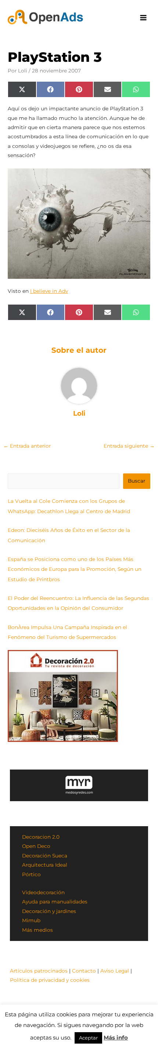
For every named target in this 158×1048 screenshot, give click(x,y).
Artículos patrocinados (39, 971)
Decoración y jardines (49, 911)
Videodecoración (43, 892)
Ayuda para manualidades (54, 902)
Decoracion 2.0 (41, 837)
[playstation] (79, 223)
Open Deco (36, 846)
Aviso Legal (114, 971)
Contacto (84, 971)
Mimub (31, 920)
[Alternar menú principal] (143, 17)
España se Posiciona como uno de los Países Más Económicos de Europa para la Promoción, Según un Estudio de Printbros (74, 569)
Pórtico (31, 874)
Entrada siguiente (129, 446)
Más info (116, 1037)
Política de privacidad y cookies (50, 980)
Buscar (136, 481)
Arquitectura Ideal (44, 865)
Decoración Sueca (44, 856)
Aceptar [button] (88, 1038)
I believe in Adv (49, 291)
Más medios (37, 930)
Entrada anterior (27, 446)
